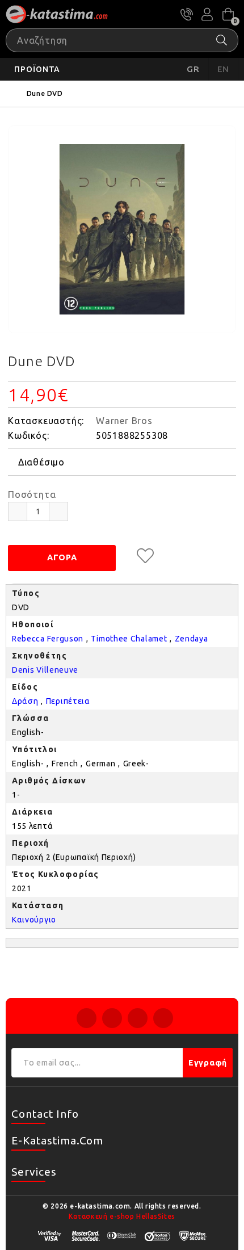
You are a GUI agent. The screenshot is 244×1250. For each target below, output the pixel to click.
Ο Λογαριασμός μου (207, 14)
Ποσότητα (32, 494)
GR (193, 69)
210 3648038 (186, 14)
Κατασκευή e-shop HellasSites (122, 1216)
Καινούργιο (34, 919)
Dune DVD (45, 93)
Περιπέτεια (68, 701)
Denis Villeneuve (45, 669)
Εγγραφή (207, 1062)
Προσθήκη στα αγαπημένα (145, 555)
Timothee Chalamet (129, 638)
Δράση (25, 701)
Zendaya (191, 638)
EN (223, 69)
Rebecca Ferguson (47, 638)
